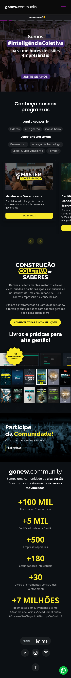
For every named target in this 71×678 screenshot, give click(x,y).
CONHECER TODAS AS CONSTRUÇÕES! (35, 322)
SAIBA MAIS (29, 215)
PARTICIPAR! (15, 448)
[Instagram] (35, 653)
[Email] (46, 653)
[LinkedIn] (25, 653)
